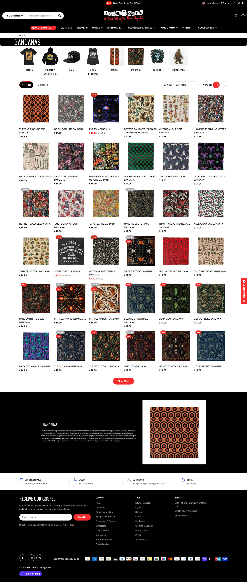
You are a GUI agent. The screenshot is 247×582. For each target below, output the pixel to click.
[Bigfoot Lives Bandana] (211, 298)
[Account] (236, 15)
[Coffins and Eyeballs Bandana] (106, 251)
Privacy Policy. (68, 525)
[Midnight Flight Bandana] (176, 251)
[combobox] (33, 15)
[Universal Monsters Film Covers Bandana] (106, 156)
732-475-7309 (86, 483)
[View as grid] (216, 84)
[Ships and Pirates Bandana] (211, 251)
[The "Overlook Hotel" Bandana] (36, 109)
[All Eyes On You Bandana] (211, 203)
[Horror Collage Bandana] (36, 203)
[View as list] (224, 84)
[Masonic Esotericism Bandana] (141, 203)
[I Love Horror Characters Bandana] (211, 109)
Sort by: (168, 85)
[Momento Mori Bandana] (176, 346)
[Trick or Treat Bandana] (141, 251)
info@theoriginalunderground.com (149, 483)
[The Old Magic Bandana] (71, 346)
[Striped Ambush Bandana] (106, 298)
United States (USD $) (216, 3)
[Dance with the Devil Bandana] (36, 298)
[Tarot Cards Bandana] (106, 203)
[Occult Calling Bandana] (71, 109)
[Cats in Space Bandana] (176, 156)
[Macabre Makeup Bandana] (36, 346)
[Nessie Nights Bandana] (211, 346)
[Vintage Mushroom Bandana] (176, 109)
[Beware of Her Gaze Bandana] (141, 298)
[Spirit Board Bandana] (71, 251)
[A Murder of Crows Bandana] (71, 203)
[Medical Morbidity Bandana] (36, 156)
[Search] (59, 15)
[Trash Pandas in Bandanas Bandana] (176, 203)
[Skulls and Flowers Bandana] (71, 156)
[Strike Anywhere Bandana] (71, 298)
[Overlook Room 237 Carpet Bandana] (141, 156)
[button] (244, 291)
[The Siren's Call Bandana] (106, 346)
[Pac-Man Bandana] (106, 109)
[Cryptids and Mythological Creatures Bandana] (141, 109)
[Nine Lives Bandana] (141, 346)
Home (22, 35)
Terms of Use (53, 525)
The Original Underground (39, 568)
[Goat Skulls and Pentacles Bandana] (211, 156)
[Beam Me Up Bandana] (176, 298)
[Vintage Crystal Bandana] (36, 251)
